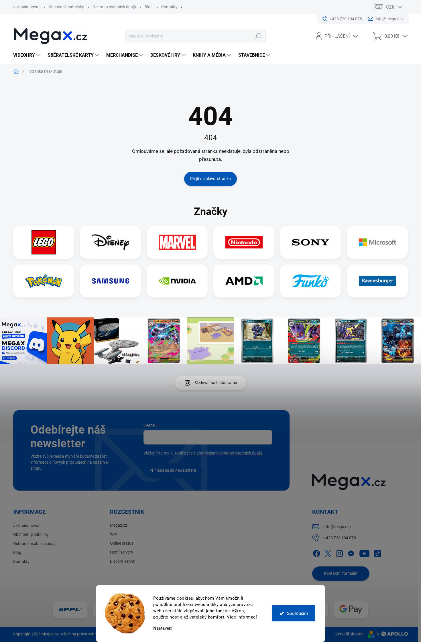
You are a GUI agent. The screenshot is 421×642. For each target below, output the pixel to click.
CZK (390, 7)
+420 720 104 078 (340, 538)
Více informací (242, 617)
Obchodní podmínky (66, 7)
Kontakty (169, 7)
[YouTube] (364, 552)
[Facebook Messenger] (351, 552)
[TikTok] (377, 552)
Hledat (258, 36)
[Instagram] (339, 552)
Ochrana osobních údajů (114, 7)
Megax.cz (118, 525)
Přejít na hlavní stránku (210, 178)
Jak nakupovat (26, 7)
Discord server (122, 561)
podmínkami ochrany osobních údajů (229, 453)
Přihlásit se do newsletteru (172, 470)
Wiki (113, 534)
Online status (121, 543)
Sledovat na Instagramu (215, 382)
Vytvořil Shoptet (349, 634)
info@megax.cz (337, 526)
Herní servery (121, 552)
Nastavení (162, 628)
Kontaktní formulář (341, 573)
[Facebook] (316, 552)
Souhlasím (297, 613)
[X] (328, 552)
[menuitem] (27, 55)
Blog (149, 7)
